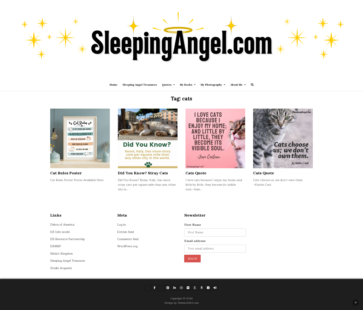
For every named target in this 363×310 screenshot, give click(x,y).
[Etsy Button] (194, 287)
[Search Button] (252, 85)
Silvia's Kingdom (61, 253)
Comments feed (127, 239)
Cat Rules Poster (66, 173)
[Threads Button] (161, 288)
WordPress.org (127, 246)
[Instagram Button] (181, 287)
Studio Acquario (61, 268)
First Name (192, 224)
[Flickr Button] (188, 287)
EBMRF (55, 246)
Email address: (195, 241)
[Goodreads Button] (208, 287)
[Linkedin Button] (174, 287)
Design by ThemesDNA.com (181, 303)
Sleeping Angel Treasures (139, 85)
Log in (121, 224)
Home (113, 85)
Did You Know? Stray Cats (143, 173)
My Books (186, 85)
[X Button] (147, 288)
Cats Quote (195, 173)
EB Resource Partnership (67, 239)
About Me (236, 85)
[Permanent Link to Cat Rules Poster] (80, 138)
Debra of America (62, 224)
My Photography (211, 85)
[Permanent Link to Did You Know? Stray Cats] (148, 138)
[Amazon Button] (201, 287)
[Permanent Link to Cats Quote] (215, 138)
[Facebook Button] (154, 287)
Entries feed (125, 232)
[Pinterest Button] (168, 287)
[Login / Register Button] (215, 287)
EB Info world (60, 232)
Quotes (167, 85)
